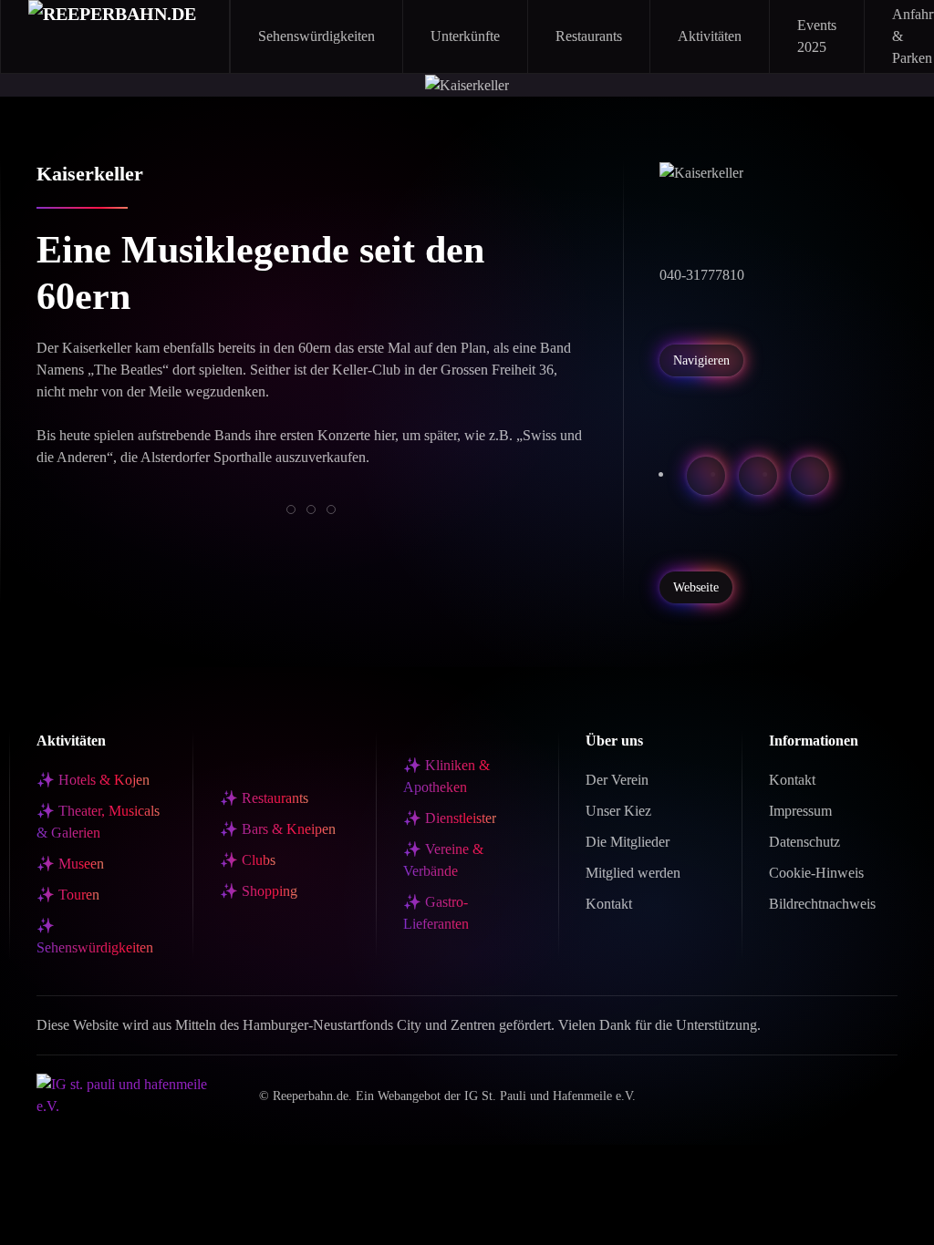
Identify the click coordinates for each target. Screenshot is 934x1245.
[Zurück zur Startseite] (115, 36)
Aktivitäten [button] (710, 36)
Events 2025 (816, 36)
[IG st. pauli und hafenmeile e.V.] (134, 1094)
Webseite (696, 587)
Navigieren (701, 360)
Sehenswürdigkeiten (316, 36)
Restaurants (588, 36)
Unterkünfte (465, 36)
